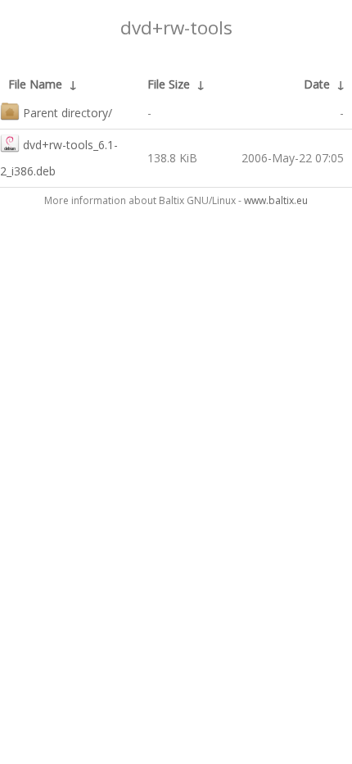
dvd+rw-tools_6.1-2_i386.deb (59, 158)
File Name (35, 84)
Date (317, 84)
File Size (168, 84)
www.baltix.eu (276, 200)
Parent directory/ (67, 113)
